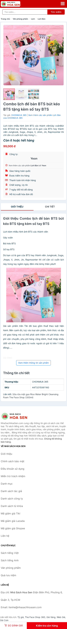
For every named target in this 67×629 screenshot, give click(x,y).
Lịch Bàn (41, 19)
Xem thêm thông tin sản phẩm (33, 362)
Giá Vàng (50, 617)
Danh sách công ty (12, 498)
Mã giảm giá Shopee (13, 528)
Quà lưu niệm (8, 575)
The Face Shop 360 (35, 617)
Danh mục (7, 483)
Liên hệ (5, 535)
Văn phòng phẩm (20, 19)
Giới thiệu (17, 206)
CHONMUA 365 (18, 115)
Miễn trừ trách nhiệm (13, 476)
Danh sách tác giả (11, 491)
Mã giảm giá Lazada (13, 520)
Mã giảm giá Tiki (10, 513)
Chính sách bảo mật (12, 461)
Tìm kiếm (56, 12)
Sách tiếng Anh (10, 560)
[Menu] (63, 3)
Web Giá (61, 617)
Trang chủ (5, 19)
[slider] (9, 94)
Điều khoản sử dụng (12, 468)
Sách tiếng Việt (10, 552)
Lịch (33, 19)
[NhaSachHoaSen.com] (14, 4)
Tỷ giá (20, 617)
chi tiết (50, 206)
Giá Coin (4, 620)
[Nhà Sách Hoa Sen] (16, 416)
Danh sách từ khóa (12, 506)
